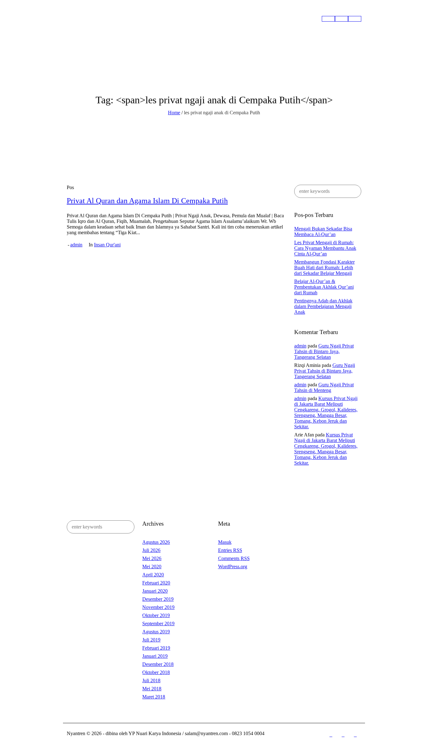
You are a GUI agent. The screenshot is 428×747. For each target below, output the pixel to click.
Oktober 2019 (156, 615)
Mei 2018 (151, 688)
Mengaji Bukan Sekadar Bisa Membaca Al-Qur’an (323, 231)
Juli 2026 (151, 550)
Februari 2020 (156, 582)
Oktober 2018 (156, 672)
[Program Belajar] (341, 19)
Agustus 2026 (156, 542)
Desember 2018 (158, 664)
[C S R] (354, 19)
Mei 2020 (151, 566)
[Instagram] (343, 735)
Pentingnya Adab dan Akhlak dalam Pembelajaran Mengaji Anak (323, 306)
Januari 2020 (155, 591)
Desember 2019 (158, 599)
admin (76, 244)
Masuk (225, 542)
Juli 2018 (151, 680)
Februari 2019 (156, 648)
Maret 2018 (153, 696)
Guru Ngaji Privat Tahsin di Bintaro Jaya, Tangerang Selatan (324, 351)
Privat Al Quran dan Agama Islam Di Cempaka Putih (147, 201)
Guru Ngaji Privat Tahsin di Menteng (324, 387)
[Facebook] (331, 735)
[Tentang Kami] (328, 19)
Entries (230, 550)
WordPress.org (232, 566)
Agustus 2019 (156, 631)
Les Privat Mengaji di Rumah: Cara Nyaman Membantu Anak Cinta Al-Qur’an (325, 248)
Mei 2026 (151, 558)
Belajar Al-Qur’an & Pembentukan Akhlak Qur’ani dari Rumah (324, 287)
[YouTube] (355, 735)
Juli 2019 (151, 639)
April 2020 (153, 574)
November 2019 (158, 607)
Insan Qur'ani (107, 244)
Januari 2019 (155, 656)
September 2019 (158, 623)
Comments (234, 558)
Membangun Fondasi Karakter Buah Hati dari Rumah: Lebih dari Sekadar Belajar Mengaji (324, 267)
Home (174, 112)
